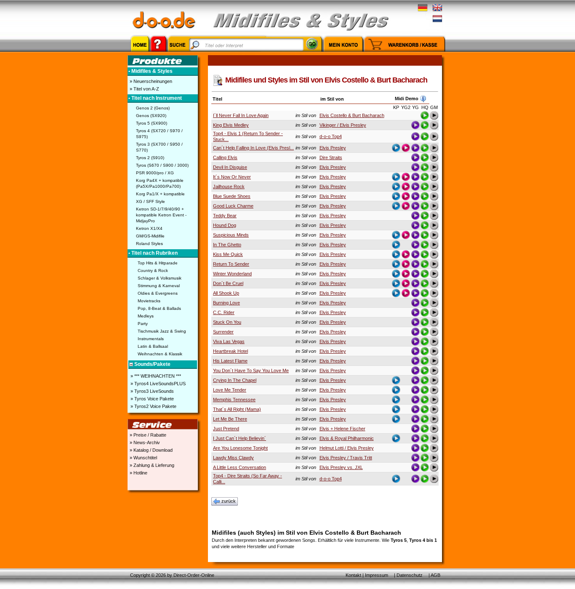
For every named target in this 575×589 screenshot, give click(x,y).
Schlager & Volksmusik (159, 278)
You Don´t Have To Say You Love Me (251, 370)
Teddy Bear (225, 215)
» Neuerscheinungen (150, 81)
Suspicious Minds (231, 234)
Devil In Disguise (230, 167)
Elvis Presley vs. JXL (341, 467)
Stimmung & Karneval (159, 285)
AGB (435, 575)
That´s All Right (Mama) (237, 409)
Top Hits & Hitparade (158, 263)
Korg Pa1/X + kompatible (160, 194)
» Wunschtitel (142, 457)
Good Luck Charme (233, 205)
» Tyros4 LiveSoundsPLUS (157, 383)
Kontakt (353, 575)
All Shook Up (226, 293)
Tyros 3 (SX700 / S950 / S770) (159, 147)
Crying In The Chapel (234, 380)
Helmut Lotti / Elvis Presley (346, 447)
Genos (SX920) (151, 115)
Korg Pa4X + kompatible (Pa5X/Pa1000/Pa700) (160, 183)
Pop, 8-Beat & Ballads (159, 308)
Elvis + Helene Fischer (342, 428)
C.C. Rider (223, 312)
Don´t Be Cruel (228, 283)
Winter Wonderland (232, 273)
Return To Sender (231, 264)
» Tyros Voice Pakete (151, 398)
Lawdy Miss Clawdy (233, 457)
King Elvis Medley (231, 125)
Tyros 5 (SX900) (151, 123)
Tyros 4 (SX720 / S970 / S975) (159, 133)
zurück (228, 501)
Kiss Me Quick (228, 254)
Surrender (223, 331)
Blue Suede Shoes (231, 196)
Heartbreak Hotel (230, 351)
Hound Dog (224, 225)
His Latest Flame (230, 360)
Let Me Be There (230, 418)
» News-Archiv (144, 442)
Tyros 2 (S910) (150, 157)
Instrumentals (151, 338)
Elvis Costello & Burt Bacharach (351, 115)
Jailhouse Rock (229, 186)
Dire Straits (330, 157)
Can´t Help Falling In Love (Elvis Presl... (253, 147)
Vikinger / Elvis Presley (342, 125)
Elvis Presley (332, 147)
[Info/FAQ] (158, 53)
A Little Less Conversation (239, 467)
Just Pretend (226, 428)
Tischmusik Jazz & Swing (162, 331)
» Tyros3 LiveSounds (151, 391)
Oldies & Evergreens (158, 293)
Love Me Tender (229, 389)
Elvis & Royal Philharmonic (346, 438)
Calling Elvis (225, 157)
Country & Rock (153, 270)
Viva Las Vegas (229, 341)
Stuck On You (227, 322)
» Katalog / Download (150, 450)
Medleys (146, 316)
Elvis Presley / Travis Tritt (345, 457)
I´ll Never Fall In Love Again (241, 115)
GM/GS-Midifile (150, 236)
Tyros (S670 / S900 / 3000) (162, 165)
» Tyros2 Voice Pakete (152, 406)
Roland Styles (149, 243)
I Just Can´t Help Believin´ (239, 438)
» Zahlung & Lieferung (151, 465)
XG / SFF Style (150, 201)
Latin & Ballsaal (153, 346)
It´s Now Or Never (232, 176)
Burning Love (226, 302)
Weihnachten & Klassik (160, 354)
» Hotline (137, 472)
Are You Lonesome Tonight (240, 447)
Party (143, 323)
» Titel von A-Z (143, 88)
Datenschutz (410, 575)
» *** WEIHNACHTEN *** (155, 375)
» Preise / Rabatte (147, 434)
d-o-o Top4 (330, 136)
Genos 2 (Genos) (153, 108)
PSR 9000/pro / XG (155, 173)
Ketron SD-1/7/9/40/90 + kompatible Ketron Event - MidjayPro (161, 215)
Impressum (376, 575)
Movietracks (149, 300)
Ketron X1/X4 (149, 228)
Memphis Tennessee (234, 399)
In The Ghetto (227, 244)
